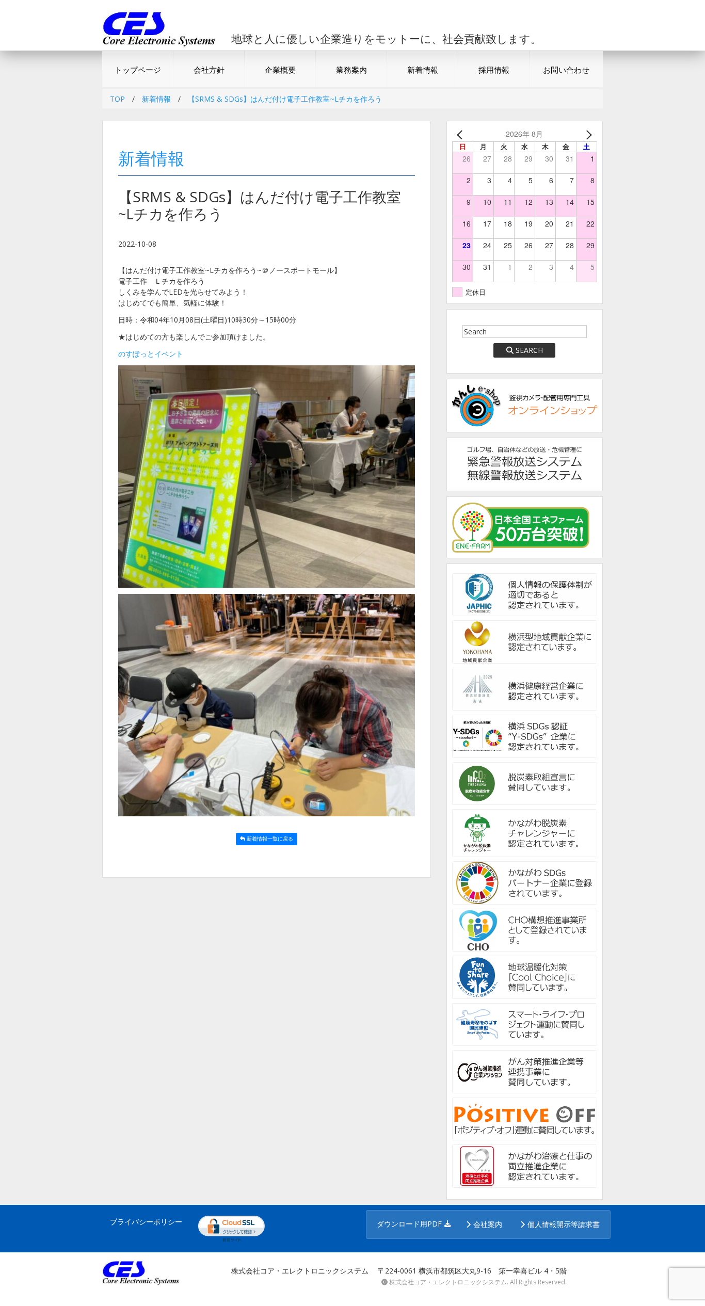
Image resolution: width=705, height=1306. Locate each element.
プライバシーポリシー (146, 1222)
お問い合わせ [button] (566, 70)
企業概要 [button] (280, 70)
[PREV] (462, 133)
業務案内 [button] (351, 70)
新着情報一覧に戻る (270, 838)
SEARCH (529, 350)
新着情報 (422, 70)
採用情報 (493, 70)
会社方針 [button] (209, 70)
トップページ (138, 70)
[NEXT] (587, 133)
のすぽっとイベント (150, 354)
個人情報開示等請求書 (563, 1224)
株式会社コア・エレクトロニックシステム (448, 1282)
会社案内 (487, 1224)
